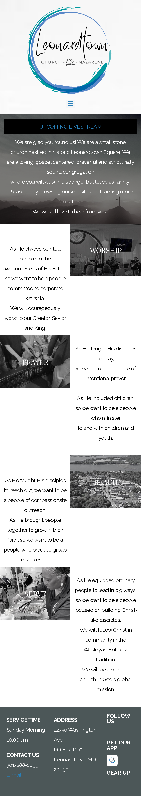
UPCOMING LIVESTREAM (70, 127)
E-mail (13, 775)
